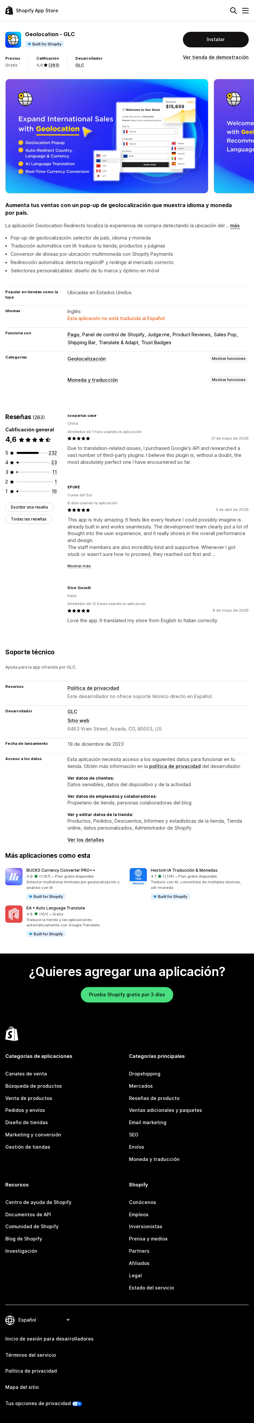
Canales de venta (26, 1073)
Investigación (21, 1251)
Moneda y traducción (92, 380)
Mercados (141, 1086)
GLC (79, 65)
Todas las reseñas (29, 519)
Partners (139, 1251)
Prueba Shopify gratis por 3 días (127, 994)
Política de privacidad (93, 688)
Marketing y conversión (33, 1134)
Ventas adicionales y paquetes (165, 1110)
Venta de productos (28, 1098)
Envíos (136, 1147)
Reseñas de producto (154, 1098)
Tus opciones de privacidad (38, 1403)
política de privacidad (175, 766)
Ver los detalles (85, 840)
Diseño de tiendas (26, 1122)
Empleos (138, 1214)
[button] (64, 884)
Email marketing (147, 1122)
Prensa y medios (148, 1238)
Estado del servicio (151, 1287)
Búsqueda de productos (33, 1086)
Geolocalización (86, 358)
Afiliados (139, 1263)
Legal (135, 1275)
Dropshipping (144, 1073)
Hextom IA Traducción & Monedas (184, 870)
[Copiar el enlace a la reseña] (100, 415)
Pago (73, 334)
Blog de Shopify (23, 1238)
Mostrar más (79, 566)
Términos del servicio (30, 1355)
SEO (133, 1134)
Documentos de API (28, 1214)
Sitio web (78, 720)
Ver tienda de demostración (216, 57)
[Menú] (245, 10)
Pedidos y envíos (25, 1110)
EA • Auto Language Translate (55, 907)
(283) (53, 65)
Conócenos (142, 1202)
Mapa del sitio (22, 1387)
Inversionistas (145, 1226)
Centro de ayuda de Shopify (38, 1202)
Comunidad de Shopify (32, 1226)
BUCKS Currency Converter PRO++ (61, 870)
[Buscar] (233, 10)
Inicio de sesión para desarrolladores (49, 1338)
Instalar (216, 39)
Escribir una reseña (29, 507)
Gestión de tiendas (27, 1147)
